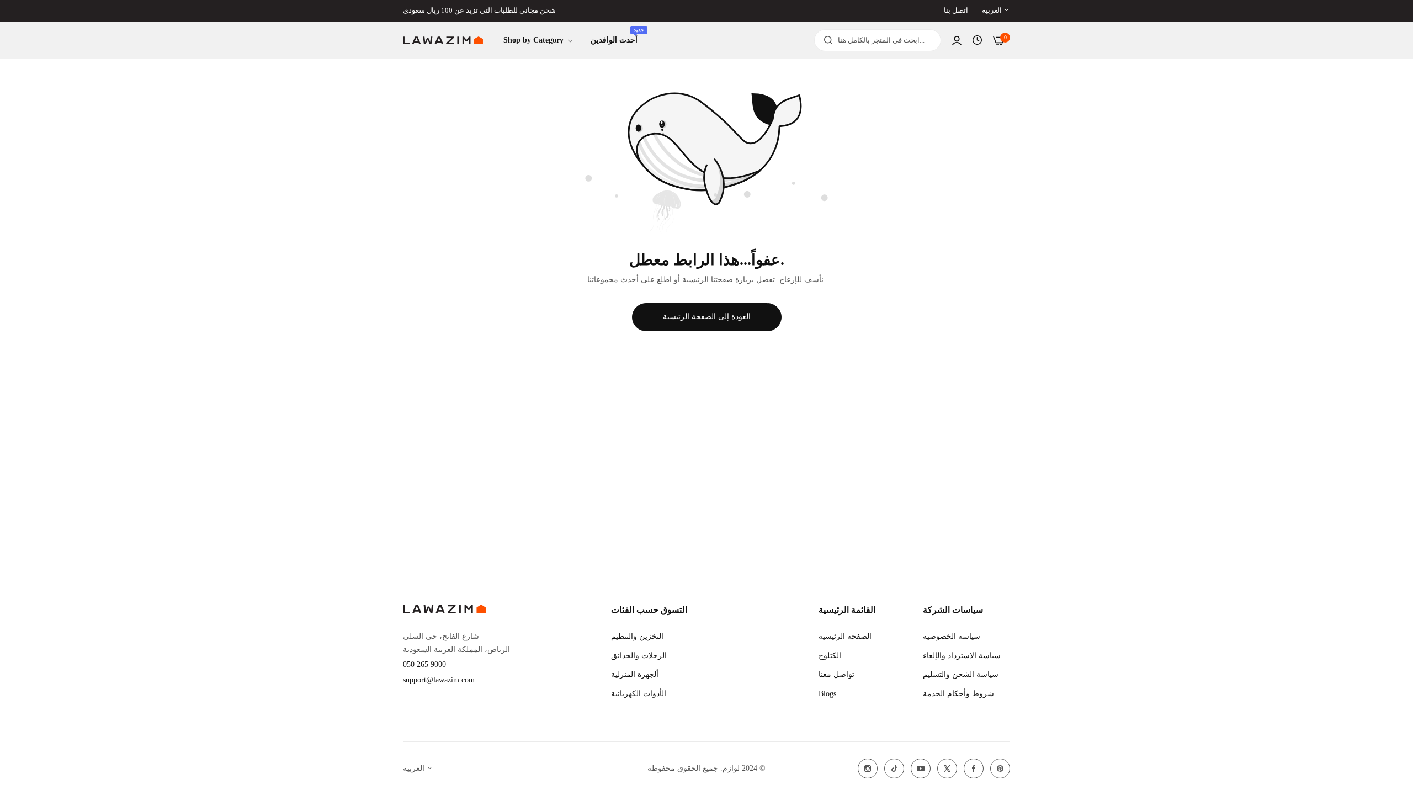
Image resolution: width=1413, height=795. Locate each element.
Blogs (827, 694)
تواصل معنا (836, 674)
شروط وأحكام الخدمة (958, 694)
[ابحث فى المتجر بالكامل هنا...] (825, 40)
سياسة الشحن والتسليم (960, 674)
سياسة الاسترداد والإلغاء (962, 655)
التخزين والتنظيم (637, 636)
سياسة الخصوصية (951, 636)
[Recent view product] (977, 40)
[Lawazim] (443, 40)
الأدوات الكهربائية (638, 694)
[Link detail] (868, 768)
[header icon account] (957, 40)
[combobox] (877, 40)
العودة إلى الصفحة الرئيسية (707, 316)
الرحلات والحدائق (639, 655)
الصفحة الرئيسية (845, 636)
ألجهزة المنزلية (634, 674)
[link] (538, 40)
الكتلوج (830, 655)
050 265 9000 (424, 664)
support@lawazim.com (439, 680)
